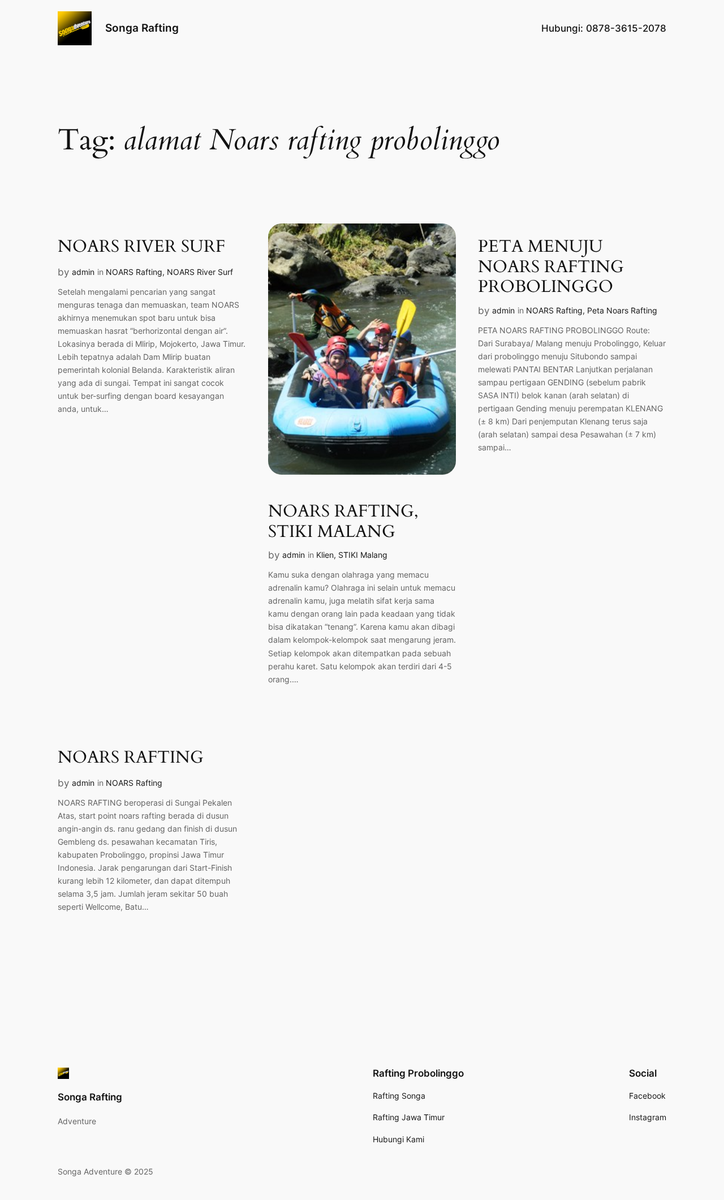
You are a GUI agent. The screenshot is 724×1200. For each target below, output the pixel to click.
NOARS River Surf (200, 272)
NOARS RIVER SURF (141, 247)
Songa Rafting (142, 28)
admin (83, 272)
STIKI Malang (362, 555)
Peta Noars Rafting (622, 310)
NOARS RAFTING (131, 758)
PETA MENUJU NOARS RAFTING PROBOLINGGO (551, 267)
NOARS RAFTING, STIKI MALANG (343, 522)
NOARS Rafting (134, 272)
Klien (325, 555)
